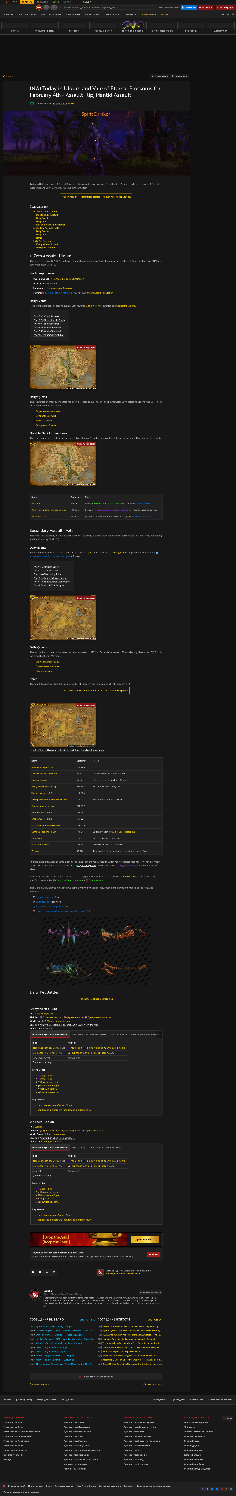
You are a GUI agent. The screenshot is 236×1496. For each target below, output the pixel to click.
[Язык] (233, 14)
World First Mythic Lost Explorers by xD (121, 1351)
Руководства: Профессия (16, 1441)
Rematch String (43, 1062)
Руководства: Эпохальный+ (17, 1436)
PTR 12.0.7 (54, 7)
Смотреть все (87, 1319)
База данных (73, 14)
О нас (49, 1486)
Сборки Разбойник (193, 1459)
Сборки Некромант (194, 1450)
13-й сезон (189, 1427)
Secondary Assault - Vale (46, 227)
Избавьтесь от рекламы (155, 14)
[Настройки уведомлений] (223, 14)
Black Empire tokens (127, 876)
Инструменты (160, 1399)
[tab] (50, 1034)
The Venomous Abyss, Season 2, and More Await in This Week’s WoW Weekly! (65, 1364)
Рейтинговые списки (75, 1468)
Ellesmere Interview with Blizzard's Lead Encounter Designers (131, 1347)
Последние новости (114, 1319)
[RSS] (226, 1489)
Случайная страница (110, 1486)
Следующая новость (153, 1384)
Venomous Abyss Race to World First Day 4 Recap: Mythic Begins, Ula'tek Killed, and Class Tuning (132, 1343)
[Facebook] (40, 1272)
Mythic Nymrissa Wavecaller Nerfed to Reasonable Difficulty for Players (132, 1331)
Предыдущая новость (40, 1384)
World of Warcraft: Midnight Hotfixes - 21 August (59, 1335)
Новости (9, 14)
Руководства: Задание (75, 1441)
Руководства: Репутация (77, 1445)
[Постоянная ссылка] (53, 1272)
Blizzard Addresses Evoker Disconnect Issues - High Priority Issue (132, 1326)
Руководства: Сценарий (76, 1455)
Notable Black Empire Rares (50, 224)
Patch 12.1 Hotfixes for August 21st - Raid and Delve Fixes (129, 1356)
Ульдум (33, 346)
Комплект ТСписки (13, 1455)
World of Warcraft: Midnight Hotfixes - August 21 (59, 1343)
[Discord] (202, 1489)
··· (75, 2)
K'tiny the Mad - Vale (47, 244)
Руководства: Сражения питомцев (82, 1450)
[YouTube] (222, 1489)
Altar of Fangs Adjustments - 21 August (55, 1356)
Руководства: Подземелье (77, 1431)
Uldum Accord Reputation (100, 292)
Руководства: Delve (13, 1427)
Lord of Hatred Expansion (196, 1422)
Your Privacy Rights (86, 1486)
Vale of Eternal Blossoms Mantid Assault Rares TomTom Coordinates (68, 750)
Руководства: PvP (133, 1450)
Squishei (71, 103)
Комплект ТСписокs (194, 1436)
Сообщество (130, 14)
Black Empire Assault (47, 214)
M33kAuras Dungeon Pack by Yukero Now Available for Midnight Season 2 (132, 1335)
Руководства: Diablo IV (196, 1417)
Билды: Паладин (192, 1455)
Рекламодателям (64, 1486)
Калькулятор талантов (15, 1450)
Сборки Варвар (192, 1441)
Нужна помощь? (16, 1486)
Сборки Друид (191, 1445)
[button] (68, 355)
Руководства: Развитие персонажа (21, 1431)
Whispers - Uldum (45, 247)
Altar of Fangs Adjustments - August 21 (55, 1360)
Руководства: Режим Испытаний (81, 1459)
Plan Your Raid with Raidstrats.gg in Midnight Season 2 (128, 1339)
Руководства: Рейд (13, 1445)
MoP (69, 2)
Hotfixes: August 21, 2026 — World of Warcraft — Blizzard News (65, 1331)
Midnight (7, 1459)
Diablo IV (89, 2)
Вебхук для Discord (51, 14)
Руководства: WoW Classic (138, 1417)
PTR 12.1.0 (46, 7)
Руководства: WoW (14, 1417)
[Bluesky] (33, 1272)
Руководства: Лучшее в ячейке (140, 1427)
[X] (207, 1489)
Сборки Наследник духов (197, 1468)
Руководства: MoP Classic (78, 1417)
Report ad (230, 1393)
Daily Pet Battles (42, 241)
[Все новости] (6, 2)
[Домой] (18, 7)
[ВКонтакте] (231, 1489)
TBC (57, 2)
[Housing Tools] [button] (27, 14)
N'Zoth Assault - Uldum (45, 211)
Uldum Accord (93, 305)
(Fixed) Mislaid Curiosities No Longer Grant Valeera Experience (132, 1364)
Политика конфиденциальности (153, 1486)
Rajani (89, 552)
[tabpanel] (96, 1076)
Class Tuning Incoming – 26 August (52, 1347)
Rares (39, 237)
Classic (44, 2)
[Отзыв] (228, 14)
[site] (100, 1272)
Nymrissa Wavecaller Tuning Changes (54, 1326)
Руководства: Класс (13, 1422)
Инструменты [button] (92, 14)
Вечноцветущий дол (40, 597)
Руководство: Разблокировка (139, 1422)
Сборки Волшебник (194, 1464)
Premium (128, 1486)
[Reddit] (46, 1272)
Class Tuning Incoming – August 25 (52, 1351)
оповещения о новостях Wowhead (123, 1273)
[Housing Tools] (24, 1399)
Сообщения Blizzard (47, 1319)
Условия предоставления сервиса (21, 1492)
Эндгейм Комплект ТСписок (198, 1431)
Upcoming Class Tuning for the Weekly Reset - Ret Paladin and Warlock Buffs (132, 1360)
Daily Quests (43, 221)
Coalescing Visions (125, 305)
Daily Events (42, 218)
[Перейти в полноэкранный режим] (218, 14)
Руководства (111, 14)
